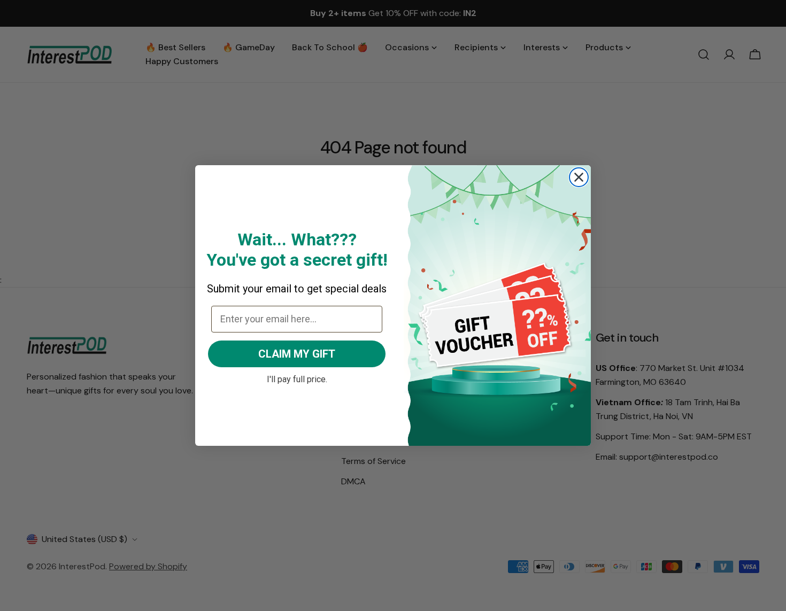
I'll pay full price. (297, 378)
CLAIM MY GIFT (296, 353)
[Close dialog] (578, 177)
